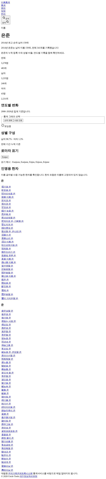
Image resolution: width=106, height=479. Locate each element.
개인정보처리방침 (28, 476)
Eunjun (5, 157)
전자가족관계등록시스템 (20, 473)
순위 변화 (8, 120)
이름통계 (5, 2)
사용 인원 (18, 120)
